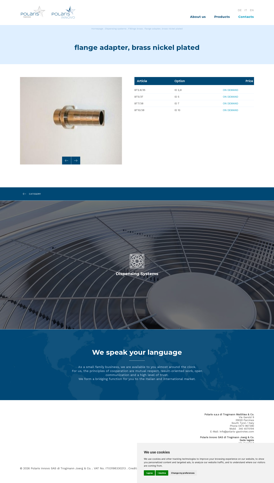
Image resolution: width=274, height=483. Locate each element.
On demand (230, 89)
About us (198, 17)
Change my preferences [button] (183, 473)
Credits (133, 468)
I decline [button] (162, 473)
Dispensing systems (115, 28)
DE (240, 10)
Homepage (97, 28)
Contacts (246, 17)
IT (245, 10)
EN (252, 10)
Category (35, 193)
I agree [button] (149, 473)
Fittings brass (135, 28)
